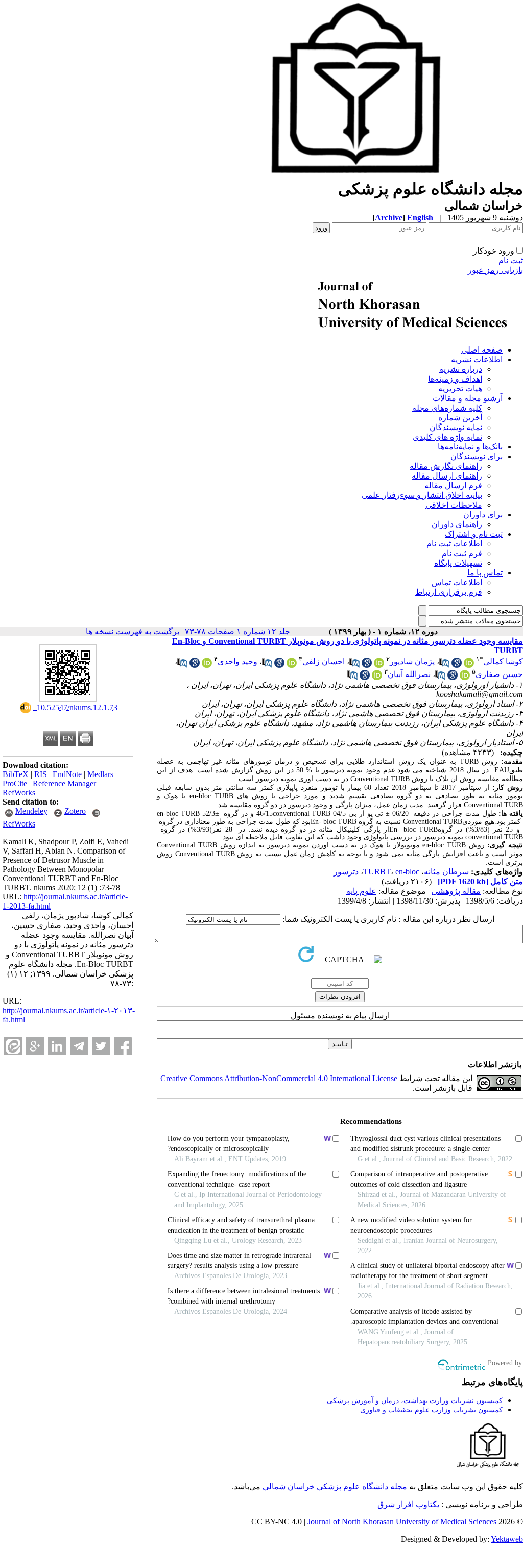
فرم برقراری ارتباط (448, 592)
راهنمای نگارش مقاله (446, 466)
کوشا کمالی (503, 661)
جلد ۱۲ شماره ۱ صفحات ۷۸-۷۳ (237, 631)
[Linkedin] (57, 1046)
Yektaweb (507, 1539)
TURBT (377, 871)
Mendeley (31, 811)
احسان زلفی (323, 661)
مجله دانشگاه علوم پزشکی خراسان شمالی (335, 1486)
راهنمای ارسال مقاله (447, 475)
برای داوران (483, 514)
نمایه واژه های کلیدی (447, 437)
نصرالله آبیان (409, 674)
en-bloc (407, 871)
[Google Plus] (35, 1046)
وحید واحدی (237, 661)
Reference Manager (64, 783)
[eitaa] (13, 1046)
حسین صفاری (499, 674)
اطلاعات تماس (457, 582)
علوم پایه (361, 891)
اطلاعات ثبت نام (454, 543)
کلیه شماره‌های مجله (447, 408)
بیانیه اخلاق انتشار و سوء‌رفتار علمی (422, 495)
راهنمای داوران (457, 524)
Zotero (75, 811)
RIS (40, 774)
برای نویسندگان (476, 456)
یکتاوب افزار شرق (408, 1504)
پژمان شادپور (412, 661)
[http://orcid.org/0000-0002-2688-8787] (207, 665)
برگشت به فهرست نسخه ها (132, 631)
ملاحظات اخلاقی (453, 504)
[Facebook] (123, 1046)
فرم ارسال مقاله (453, 485)
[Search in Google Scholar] (456, 665)
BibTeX (16, 774)
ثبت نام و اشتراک (474, 534)
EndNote (67, 774)
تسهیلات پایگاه (458, 563)
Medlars (100, 774)
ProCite (15, 783)
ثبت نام (510, 260)
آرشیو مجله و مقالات (468, 398)
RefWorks (19, 792)
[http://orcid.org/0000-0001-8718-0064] (469, 665)
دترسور (346, 871)
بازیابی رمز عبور (495, 270)
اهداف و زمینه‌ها (455, 378)
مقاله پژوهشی (456, 891)
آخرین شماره (460, 417)
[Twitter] (101, 1046)
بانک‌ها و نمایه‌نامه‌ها (470, 446)
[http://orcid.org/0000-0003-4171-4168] (379, 665)
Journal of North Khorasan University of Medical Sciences (401, 1521)
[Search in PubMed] (444, 665)
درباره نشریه (460, 369)
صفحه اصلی (482, 349)
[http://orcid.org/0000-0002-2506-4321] (377, 677)
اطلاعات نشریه (477, 359)
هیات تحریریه (460, 388)
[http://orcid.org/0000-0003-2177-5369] (465, 677)
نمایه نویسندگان (456, 427)
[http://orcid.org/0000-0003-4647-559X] (292, 665)
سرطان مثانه (446, 871)
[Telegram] (79, 1046)
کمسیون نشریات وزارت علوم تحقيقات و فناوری (431, 1410)
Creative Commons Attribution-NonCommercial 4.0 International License (278, 1078)
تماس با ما (485, 572)
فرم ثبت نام (462, 553)
